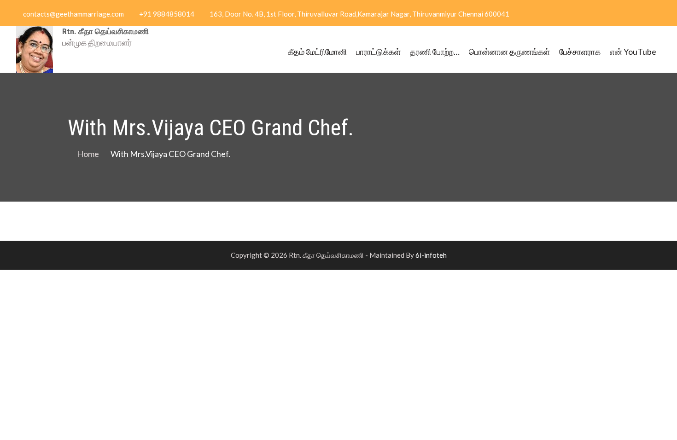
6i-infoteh (431, 255)
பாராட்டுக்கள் (378, 51)
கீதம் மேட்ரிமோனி (317, 51)
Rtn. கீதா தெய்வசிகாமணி (105, 31)
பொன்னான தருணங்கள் (509, 51)
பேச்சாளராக (580, 51)
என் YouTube (633, 51)
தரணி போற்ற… (435, 51)
